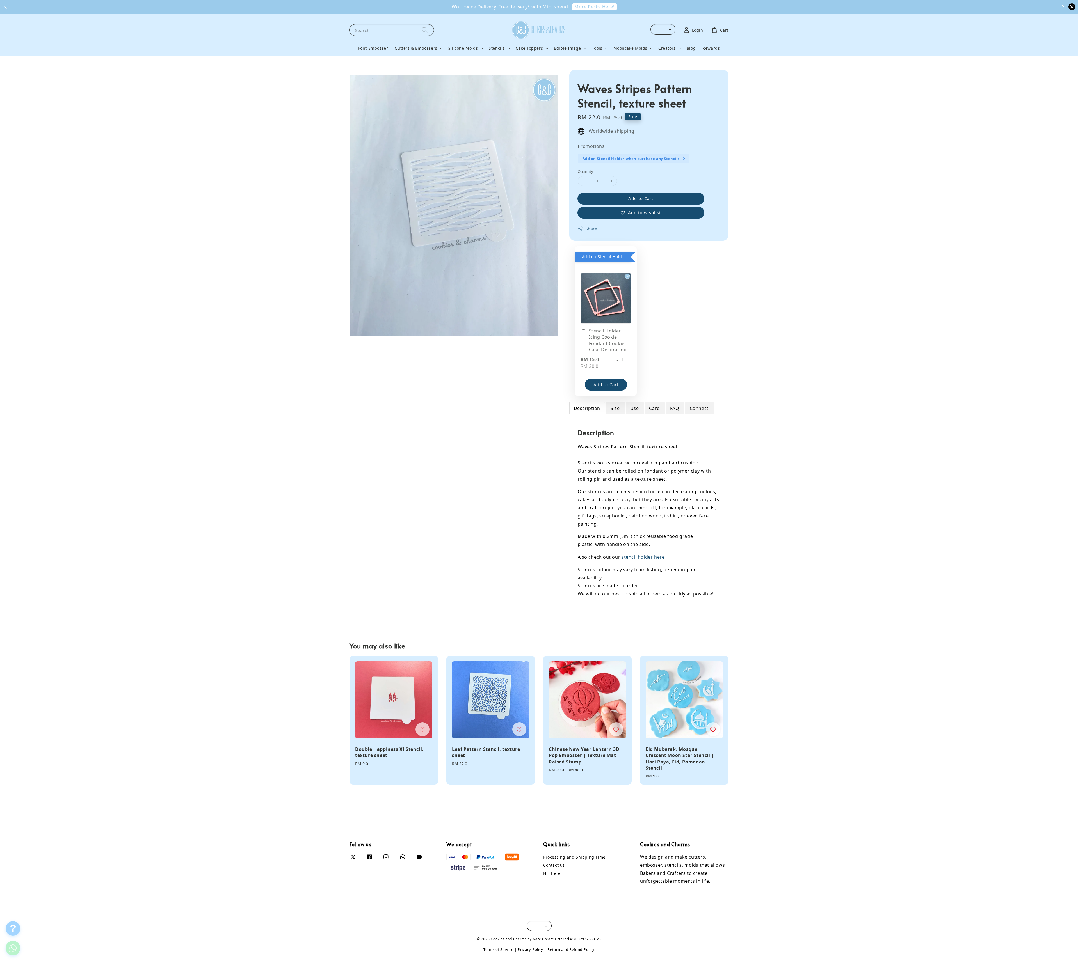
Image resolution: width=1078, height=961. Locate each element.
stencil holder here (643, 557)
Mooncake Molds (630, 48)
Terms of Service (498, 949)
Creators (667, 48)
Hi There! (552, 873)
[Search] (425, 29)
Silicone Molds (463, 48)
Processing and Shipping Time (574, 857)
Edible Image (567, 48)
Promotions (591, 146)
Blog (691, 48)
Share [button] (591, 228)
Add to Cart (640, 198)
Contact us (554, 865)
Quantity (585, 171)
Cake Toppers (529, 48)
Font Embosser (373, 48)
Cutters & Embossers (416, 48)
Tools (597, 48)
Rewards (711, 48)
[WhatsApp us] (13, 948)
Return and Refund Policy (571, 949)
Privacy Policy (530, 949)
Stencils (497, 48)
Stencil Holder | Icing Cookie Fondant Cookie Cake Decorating (608, 340)
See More (540, 7)
